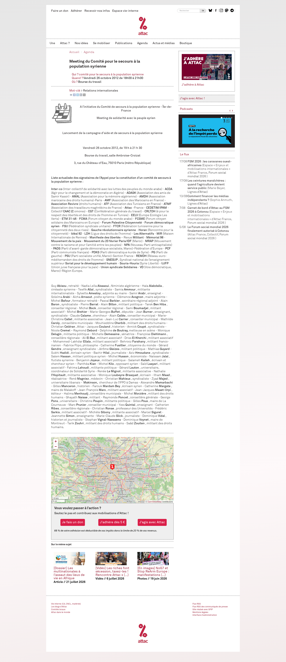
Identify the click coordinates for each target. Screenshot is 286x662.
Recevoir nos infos (97, 10)
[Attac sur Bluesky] (210, 10)
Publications (123, 43)
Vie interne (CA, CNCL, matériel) (66, 604)
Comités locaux (58, 610)
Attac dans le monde (60, 612)
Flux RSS (196, 604)
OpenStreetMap (154, 501)
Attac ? (65, 43)
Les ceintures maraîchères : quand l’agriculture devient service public (206, 184)
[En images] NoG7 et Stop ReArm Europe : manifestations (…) (153, 571)
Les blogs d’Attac (59, 607)
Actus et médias (164, 43)
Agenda (142, 43)
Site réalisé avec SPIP (202, 610)
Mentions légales (200, 612)
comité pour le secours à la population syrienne (111, 74)
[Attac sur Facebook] (216, 10)
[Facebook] (74, 94)
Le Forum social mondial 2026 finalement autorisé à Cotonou (208, 231)
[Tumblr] (81, 94)
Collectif (212, 234)
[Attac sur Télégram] (232, 10)
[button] (112, 467)
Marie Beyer (216, 188)
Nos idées (81, 43)
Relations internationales (100, 90)
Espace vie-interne (125, 10)
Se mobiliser (101, 43)
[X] (84, 94)
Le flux (184, 154)
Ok (203, 11)
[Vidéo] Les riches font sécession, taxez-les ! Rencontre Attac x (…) (112, 571)
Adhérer (76, 10)
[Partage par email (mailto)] (71, 94)
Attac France (197, 234)
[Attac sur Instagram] (221, 10)
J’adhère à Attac (193, 84)
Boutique (186, 43)
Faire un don (59, 10)
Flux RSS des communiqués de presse (210, 607)
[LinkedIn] (77, 94)
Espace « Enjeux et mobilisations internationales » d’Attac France (209, 169)
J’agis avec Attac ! (192, 98)
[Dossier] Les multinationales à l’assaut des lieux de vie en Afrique (69, 573)
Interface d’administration (204, 615)
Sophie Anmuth (221, 200)
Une (52, 43)
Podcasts (186, 109)
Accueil (74, 52)
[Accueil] (143, 25)
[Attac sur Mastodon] (227, 10)
